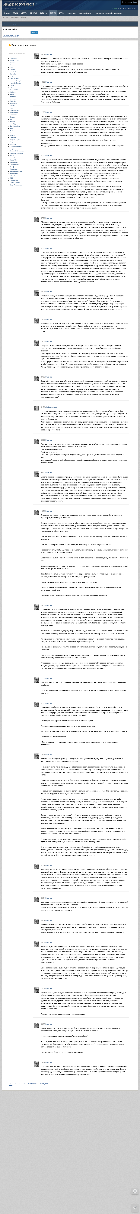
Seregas (12, 117)
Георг (12, 149)
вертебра (13, 144)
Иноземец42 (14, 162)
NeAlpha (13, 96)
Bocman (12, 63)
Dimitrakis (13, 72)
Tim (11, 128)
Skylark (12, 121)
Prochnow (13, 103)
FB (120, 8)
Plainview (13, 101)
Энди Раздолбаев (16, 185)
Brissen (12, 65)
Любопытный (14, 164)
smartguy (13, 124)
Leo (11, 87)
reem (11, 108)
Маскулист (14, 169)
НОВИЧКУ (43, 13)
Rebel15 (12, 105)
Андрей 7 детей (15, 139)
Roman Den (14, 112)
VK (125, 8)
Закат (12, 155)
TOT (11, 130)
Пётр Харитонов (15, 176)
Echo (11, 76)
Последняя (44, 1084)
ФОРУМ (61, 13)
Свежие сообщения (85, 13)
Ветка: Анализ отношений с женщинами (108, 13)
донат (115, 8)
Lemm (12, 85)
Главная (5, 17)
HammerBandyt (15, 81)
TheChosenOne (15, 126)
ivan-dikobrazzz (15, 83)
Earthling (13, 74)
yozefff (12, 135)
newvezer (13, 99)
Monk (12, 94)
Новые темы (71, 13)
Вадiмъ (12, 142)
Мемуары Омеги (16, 171)
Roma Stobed (14, 110)
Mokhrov (13, 92)
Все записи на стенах (19, 17)
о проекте (6, 8)
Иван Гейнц (14, 158)
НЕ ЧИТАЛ (33, 13)
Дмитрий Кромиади (17, 151)
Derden (12, 69)
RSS (134, 8)
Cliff (11, 67)
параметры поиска (11, 35)
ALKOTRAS (14, 60)
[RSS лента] (10, 45)
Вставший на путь (16, 146)
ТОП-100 (53, 13)
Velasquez (13, 133)
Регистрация (127, 2)
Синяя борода (15, 182)
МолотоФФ (14, 173)
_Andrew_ (13, 137)
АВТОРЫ (24, 13)
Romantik (13, 115)
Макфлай (13, 167)
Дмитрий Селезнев (16, 153)
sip (11, 119)
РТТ (11, 178)
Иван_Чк (13, 160)
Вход (135, 2)
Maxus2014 (14, 90)
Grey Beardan (14, 78)
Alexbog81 (13, 58)
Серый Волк (14, 180)
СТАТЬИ (15, 13)
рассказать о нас (15, 8)
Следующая (32, 1084)
